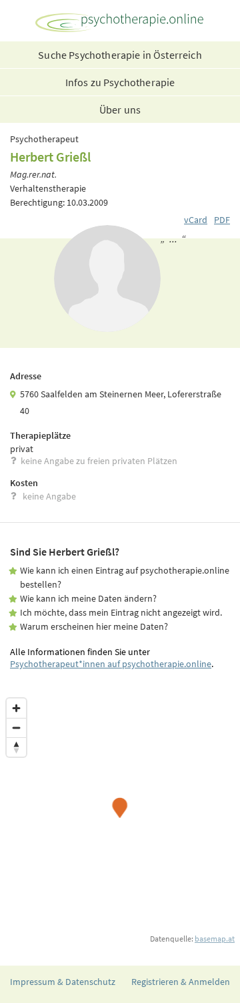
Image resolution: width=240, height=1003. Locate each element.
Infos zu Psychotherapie (120, 82)
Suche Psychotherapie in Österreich (119, 54)
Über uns (120, 109)
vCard (195, 220)
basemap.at (215, 939)
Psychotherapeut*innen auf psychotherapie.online (110, 664)
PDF (222, 220)
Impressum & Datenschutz (62, 982)
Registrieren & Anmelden (180, 982)
